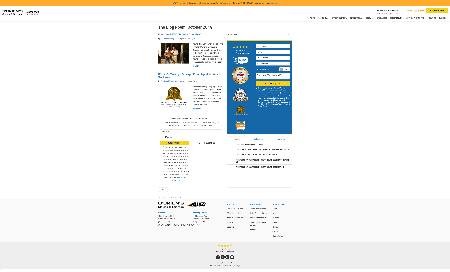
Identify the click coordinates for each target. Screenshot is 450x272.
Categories (258, 139)
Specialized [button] (382, 18)
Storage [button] (369, 18)
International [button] (356, 18)
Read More (197, 66)
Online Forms (277, 236)
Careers (275, 218)
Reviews (276, 227)
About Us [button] (432, 18)
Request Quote (437, 10)
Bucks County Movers (259, 218)
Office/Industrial (233, 213)
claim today (273, 3)
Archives (281, 139)
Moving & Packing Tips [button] (415, 18)
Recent (237, 139)
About (274, 209)
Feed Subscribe (208, 143)
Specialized (231, 227)
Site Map (230, 263)
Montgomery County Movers (258, 223)
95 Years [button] (311, 18)
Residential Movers (235, 209)
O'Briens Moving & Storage (172, 39)
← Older (163, 189)
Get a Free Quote (272, 83)
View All (253, 230)
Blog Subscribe (174, 143)
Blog (274, 213)
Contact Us (276, 222)
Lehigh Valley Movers (258, 209)
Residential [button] (323, 18)
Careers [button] (442, 18)
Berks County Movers (258, 213)
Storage (230, 222)
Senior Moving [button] (396, 18)
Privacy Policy (175, 180)
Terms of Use (180, 177)
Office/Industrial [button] (339, 18)
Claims (275, 231)
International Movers (235, 218)
